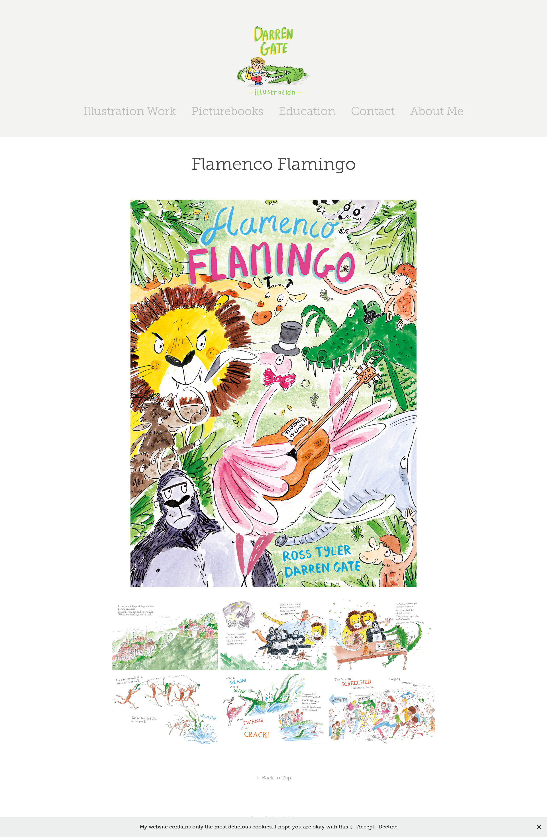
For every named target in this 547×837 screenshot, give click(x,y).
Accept (365, 827)
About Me (437, 111)
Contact (373, 111)
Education (307, 111)
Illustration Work (130, 111)
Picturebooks (227, 111)
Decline (387, 827)
